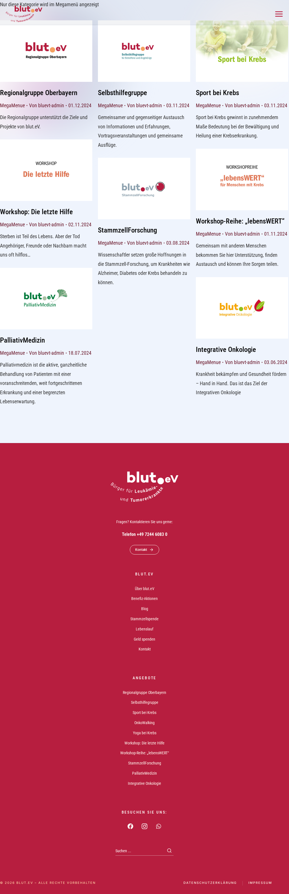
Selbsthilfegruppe (122, 93)
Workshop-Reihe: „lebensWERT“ (240, 221)
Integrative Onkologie (226, 349)
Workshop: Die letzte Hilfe (36, 212)
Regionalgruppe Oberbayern (38, 93)
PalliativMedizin (22, 340)
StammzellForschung (127, 230)
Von (46, 105)
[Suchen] (169, 850)
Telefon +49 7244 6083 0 (144, 534)
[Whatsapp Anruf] (158, 826)
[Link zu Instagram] (144, 826)
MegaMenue (12, 105)
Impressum (260, 883)
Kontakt (141, 550)
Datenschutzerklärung (210, 883)
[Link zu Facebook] (130, 826)
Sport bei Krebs (217, 93)
